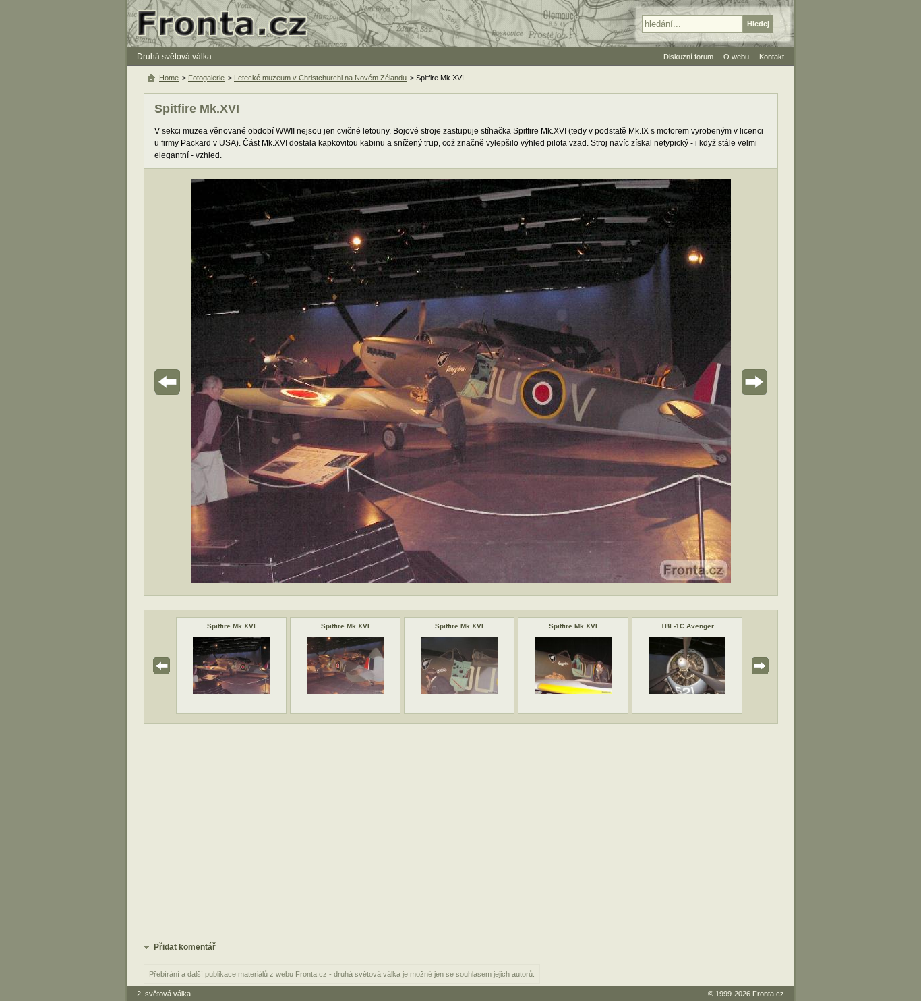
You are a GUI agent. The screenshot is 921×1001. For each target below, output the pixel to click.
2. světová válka (164, 994)
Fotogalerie (206, 78)
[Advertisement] (461, 831)
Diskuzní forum (688, 57)
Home (169, 78)
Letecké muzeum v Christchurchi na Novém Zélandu (320, 78)
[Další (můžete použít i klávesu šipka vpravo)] (716, 382)
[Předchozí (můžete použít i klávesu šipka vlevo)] (205, 382)
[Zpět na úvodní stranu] (228, 23)
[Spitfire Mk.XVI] (231, 691)
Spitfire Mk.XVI (231, 626)
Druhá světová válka (174, 56)
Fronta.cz (768, 994)
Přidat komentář (185, 947)
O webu (736, 57)
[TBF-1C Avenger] (687, 691)
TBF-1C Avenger (687, 626)
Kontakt (771, 57)
